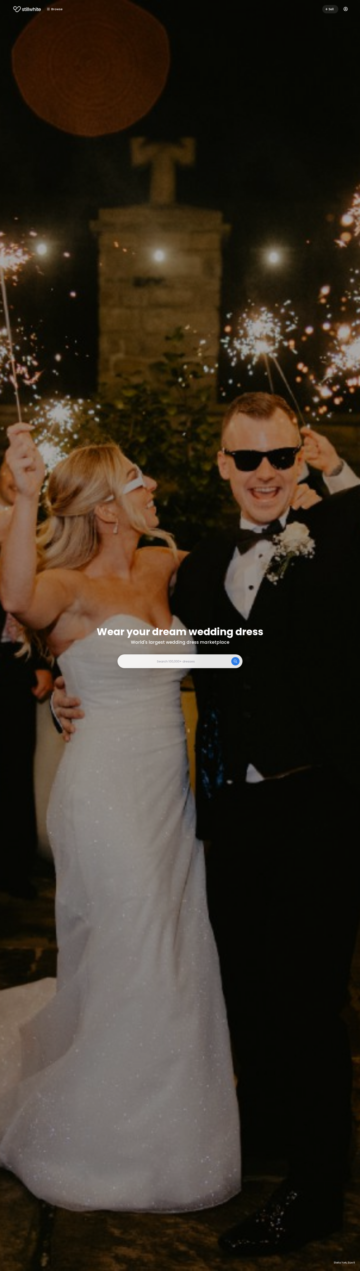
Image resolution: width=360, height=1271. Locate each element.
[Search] (235, 661)
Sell (331, 9)
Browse (56, 9)
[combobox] (180, 661)
